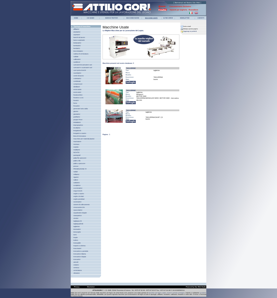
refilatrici (76, 174)
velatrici (76, 265)
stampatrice (77, 215)
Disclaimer (91, 287)
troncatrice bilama (79, 254)
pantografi (76, 155)
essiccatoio (77, 89)
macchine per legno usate (157, 293)
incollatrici (76, 128)
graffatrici (76, 117)
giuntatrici (76, 114)
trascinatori (77, 248)
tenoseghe (77, 232)
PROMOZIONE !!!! (80, 169)
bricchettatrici (78, 51)
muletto (75, 147)
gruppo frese (77, 119)
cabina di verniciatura (80, 54)
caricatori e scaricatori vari (82, 67)
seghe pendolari (79, 199)
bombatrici (77, 45)
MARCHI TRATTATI (111, 18)
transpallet (77, 243)
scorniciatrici (77, 188)
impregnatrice (78, 125)
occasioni (203, 293)
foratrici (76, 100)
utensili (75, 262)
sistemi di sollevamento (81, 204)
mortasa (76, 144)
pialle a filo (77, 161)
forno (75, 103)
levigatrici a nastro (79, 133)
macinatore (77, 141)
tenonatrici (77, 229)
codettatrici (77, 78)
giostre (75, 111)
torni (74, 235)
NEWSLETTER (184, 18)
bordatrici (76, 48)
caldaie (75, 56)
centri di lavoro (78, 76)
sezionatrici (77, 202)
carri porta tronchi (79, 70)
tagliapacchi (77, 221)
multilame (76, 150)
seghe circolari (78, 196)
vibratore (76, 273)
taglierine (76, 226)
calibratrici (77, 59)
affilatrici (76, 29)
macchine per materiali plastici (83, 139)
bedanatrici (77, 43)
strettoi (75, 218)
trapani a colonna (79, 246)
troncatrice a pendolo (80, 251)
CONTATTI (201, 18)
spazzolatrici (77, 210)
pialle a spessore (79, 163)
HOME (76, 18)
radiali (75, 172)
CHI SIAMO (90, 18)
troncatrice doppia (79, 256)
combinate (77, 81)
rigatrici (75, 177)
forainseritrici (77, 95)
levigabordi (77, 130)
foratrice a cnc (78, 98)
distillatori (76, 87)
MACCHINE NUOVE (132, 18)
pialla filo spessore (79, 158)
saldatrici (76, 182)
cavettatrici (77, 73)
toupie (75, 237)
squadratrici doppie (80, 213)
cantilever (76, 62)
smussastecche (79, 207)
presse (75, 166)
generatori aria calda (80, 108)
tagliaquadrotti (78, 224)
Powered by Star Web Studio (196, 287)
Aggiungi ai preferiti (190, 31)
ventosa (76, 267)
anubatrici (76, 32)
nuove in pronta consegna (176, 293)
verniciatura (77, 270)
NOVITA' (76, 152)
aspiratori (76, 34)
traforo (75, 240)
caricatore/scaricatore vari (82, 65)
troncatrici (76, 259)
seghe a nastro (78, 193)
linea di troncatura (79, 136)
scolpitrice (77, 185)
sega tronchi (77, 191)
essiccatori (77, 92)
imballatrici (77, 122)
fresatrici (76, 106)
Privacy (76, 287)
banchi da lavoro (79, 37)
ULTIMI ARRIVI (168, 18)
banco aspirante (79, 40)
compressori (77, 84)
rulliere (75, 180)
